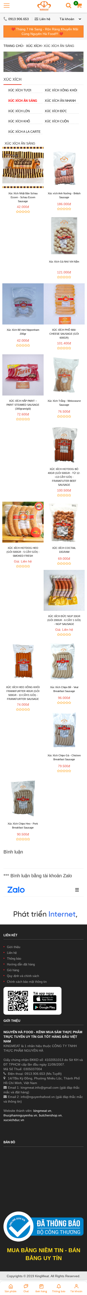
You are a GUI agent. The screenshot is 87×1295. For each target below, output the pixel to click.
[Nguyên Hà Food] (44, 5)
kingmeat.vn (42, 1111)
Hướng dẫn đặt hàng (21, 964)
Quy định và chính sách (23, 976)
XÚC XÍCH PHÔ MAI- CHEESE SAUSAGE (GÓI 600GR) (64, 333)
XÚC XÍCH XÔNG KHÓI (61, 90)
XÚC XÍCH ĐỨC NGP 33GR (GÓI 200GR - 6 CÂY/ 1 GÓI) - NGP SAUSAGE (64, 620)
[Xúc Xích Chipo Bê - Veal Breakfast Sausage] (64, 661)
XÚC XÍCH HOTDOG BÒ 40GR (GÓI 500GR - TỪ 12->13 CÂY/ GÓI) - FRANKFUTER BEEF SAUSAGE (64, 477)
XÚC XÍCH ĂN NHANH (60, 100)
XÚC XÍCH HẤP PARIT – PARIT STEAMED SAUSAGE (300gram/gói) (22, 404)
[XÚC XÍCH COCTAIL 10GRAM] (64, 522)
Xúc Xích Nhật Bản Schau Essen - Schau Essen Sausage (23, 197)
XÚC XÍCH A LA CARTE (24, 131)
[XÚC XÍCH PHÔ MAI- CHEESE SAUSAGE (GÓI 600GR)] (64, 304)
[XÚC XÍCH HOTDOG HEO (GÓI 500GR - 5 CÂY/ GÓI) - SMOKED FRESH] (23, 522)
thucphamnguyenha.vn (20, 1115)
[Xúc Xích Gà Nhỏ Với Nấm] (64, 235)
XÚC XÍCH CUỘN (57, 121)
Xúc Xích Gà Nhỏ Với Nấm (64, 261)
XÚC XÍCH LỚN (19, 111)
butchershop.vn (50, 1115)
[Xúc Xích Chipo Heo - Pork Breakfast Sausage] (23, 798)
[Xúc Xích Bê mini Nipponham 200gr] (23, 304)
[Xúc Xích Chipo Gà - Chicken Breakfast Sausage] (64, 729)
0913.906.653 (19, 19)
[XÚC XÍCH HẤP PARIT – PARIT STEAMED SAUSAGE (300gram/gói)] (23, 375)
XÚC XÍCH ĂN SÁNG (22, 100)
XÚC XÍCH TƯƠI (19, 90)
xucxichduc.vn (13, 1120)
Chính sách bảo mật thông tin (27, 981)
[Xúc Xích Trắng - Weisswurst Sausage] (64, 375)
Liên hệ (44, 19)
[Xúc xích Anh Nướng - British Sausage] (64, 167)
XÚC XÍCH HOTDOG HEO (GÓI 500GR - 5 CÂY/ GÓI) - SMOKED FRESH (22, 552)
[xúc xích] (43, 62)
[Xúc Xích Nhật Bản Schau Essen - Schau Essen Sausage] (23, 167)
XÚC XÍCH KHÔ (19, 121)
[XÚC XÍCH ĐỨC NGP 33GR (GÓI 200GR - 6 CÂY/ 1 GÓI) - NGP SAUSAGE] (64, 590)
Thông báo (14, 958)
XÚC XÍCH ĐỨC (56, 111)
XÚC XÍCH (33, 46)
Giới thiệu (13, 947)
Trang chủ (13, 46)
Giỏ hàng (13, 970)
